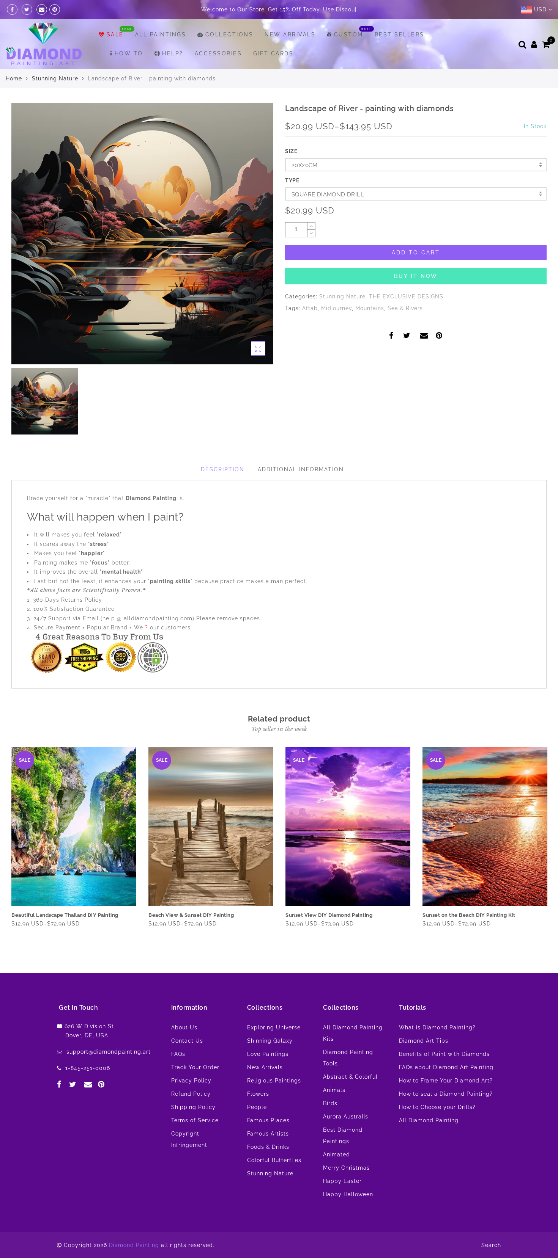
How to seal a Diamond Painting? (446, 1113)
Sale (115, 53)
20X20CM (305, 184)
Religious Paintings (274, 1099)
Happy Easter (342, 1200)
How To (129, 72)
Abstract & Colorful (350, 1096)
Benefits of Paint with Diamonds (444, 1073)
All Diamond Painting (429, 1139)
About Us (184, 1046)
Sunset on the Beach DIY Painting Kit (468, 934)
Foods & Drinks (268, 1166)
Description (222, 488)
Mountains (369, 327)
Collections (229, 53)
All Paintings (160, 53)
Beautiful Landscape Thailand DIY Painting (64, 934)
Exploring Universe (274, 1046)
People (257, 1126)
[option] (142, 252)
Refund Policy (191, 1113)
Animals (334, 1109)
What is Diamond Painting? (437, 1046)
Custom (348, 53)
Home (14, 97)
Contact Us (187, 1060)
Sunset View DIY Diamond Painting (328, 934)
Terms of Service (195, 1139)
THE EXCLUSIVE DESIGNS (406, 315)
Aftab (310, 327)
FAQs (178, 1073)
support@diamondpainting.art (108, 1071)
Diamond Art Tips (423, 1060)
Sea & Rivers (405, 327)
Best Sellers (399, 53)
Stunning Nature (55, 97)
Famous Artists (268, 1153)
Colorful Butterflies (274, 1179)
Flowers (258, 1113)
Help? (172, 72)
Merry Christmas (346, 1187)
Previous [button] (6, 866)
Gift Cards (273, 72)
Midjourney (336, 327)
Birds (330, 1122)
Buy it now (416, 295)
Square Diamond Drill (328, 213)
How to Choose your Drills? (437, 1126)
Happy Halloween (348, 1213)
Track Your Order (195, 1086)
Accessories (218, 72)
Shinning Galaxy (270, 1060)
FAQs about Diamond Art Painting (446, 1086)
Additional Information (301, 488)
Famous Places (268, 1139)
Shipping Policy (193, 1126)
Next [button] (542, 866)
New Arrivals (290, 53)
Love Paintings (267, 1073)
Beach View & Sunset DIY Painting (191, 934)
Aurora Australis (345, 1136)
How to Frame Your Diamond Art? (446, 1099)
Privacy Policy (191, 1099)
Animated (336, 1173)
